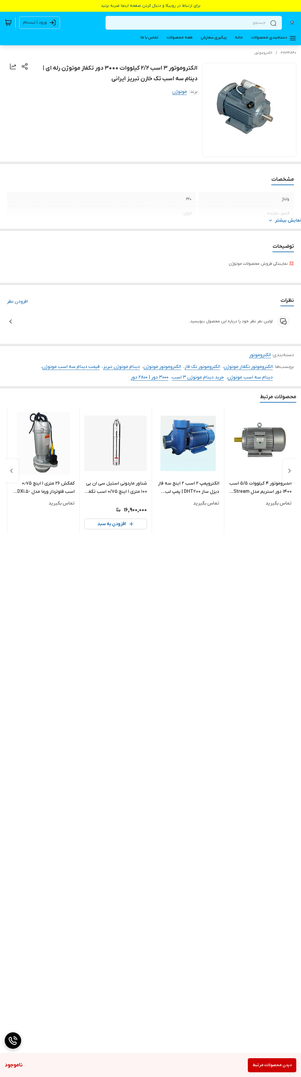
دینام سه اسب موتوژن (250, 377)
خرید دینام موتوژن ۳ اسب (198, 377)
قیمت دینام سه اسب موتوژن (71, 367)
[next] (11, 471)
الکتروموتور (263, 53)
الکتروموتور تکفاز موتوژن (248, 367)
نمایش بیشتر (288, 220)
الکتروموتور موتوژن (162, 367)
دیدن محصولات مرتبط (272, 1065)
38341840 (288, 53)
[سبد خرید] (8, 22)
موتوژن (179, 92)
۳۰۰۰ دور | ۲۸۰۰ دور (149, 377)
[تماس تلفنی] (13, 1040)
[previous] (289, 471)
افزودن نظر (17, 301)
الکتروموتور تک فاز (202, 367)
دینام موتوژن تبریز (121, 367)
